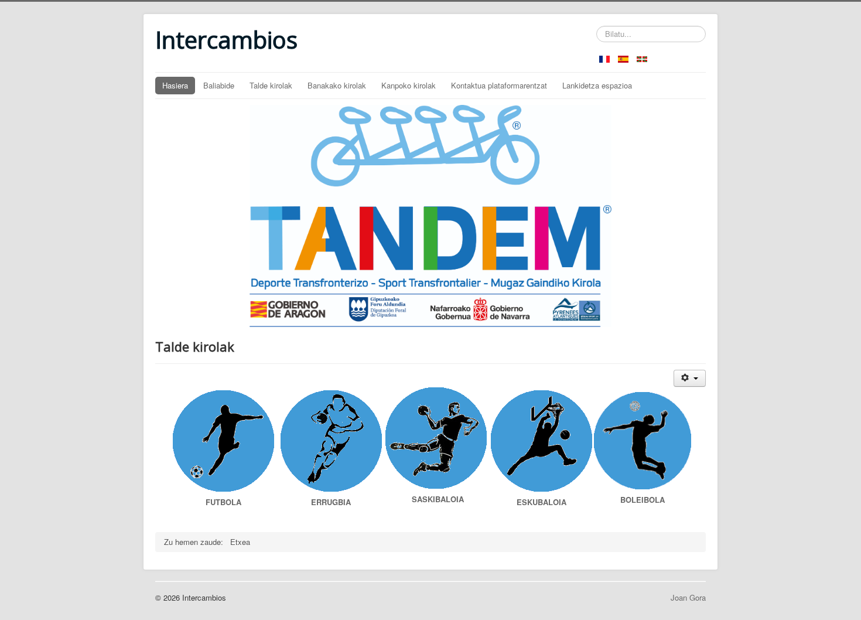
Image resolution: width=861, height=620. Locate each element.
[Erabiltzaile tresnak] (690, 378)
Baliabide (218, 85)
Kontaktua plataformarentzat (499, 85)
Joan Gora (688, 597)
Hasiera (175, 85)
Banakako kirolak (337, 85)
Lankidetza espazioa (597, 85)
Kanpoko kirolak (408, 85)
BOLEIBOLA (642, 499)
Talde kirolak (271, 85)
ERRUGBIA (331, 501)
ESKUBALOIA (541, 501)
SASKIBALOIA (438, 499)
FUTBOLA (223, 501)
